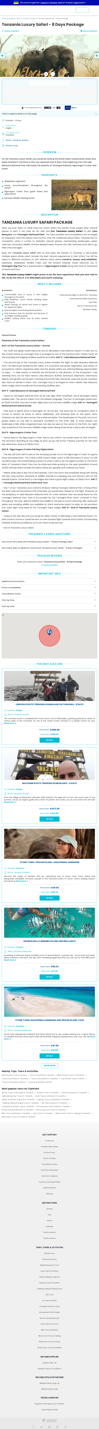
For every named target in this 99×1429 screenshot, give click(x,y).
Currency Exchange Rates (49, 1182)
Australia (49, 1226)
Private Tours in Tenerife (48, 1092)
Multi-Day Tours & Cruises (49, 1341)
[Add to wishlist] (46, 74)
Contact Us (49, 1141)
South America (49, 1232)
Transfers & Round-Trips (49, 1306)
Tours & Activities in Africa (14, 1082)
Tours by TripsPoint (8, 18)
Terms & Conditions (49, 1176)
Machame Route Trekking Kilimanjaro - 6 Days (49, 783)
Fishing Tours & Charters (49, 1283)
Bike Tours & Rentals (49, 1330)
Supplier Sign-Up (49, 1362)
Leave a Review (11, 30)
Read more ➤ (10, 723)
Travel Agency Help (49, 1409)
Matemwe (26, 951)
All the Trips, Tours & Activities (49, 1347)
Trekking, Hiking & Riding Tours (49, 1288)
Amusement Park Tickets (49, 1312)
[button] (49, 632)
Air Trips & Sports (50, 1300)
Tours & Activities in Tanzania (15, 1078)
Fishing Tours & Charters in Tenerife (53, 1099)
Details (49, 740)
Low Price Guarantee (49, 1170)
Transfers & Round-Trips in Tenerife (18, 1106)
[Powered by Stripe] (41, 108)
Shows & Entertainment (49, 1318)
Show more (49, 1065)
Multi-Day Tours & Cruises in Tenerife (18, 1117)
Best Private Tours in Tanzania (71, 1075)
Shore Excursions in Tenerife (74, 1092)
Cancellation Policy (49, 1164)
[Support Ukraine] (16, 2)
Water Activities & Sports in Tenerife (18, 1099)
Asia (49, 1215)
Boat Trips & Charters (49, 1271)
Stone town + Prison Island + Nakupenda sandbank (49, 862)
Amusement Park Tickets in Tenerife (53, 1106)
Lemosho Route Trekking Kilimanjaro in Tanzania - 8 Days (49, 704)
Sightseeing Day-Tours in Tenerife (17, 1096)
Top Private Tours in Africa (73, 1078)
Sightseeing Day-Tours (49, 1265)
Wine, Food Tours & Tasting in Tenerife (73, 1113)
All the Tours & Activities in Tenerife (18, 1092)
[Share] (53, 74)
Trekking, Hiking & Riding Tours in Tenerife (20, 1103)
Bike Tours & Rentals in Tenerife (16, 1113)
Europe (50, 1209)
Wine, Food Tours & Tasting (49, 1336)
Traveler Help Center (49, 1146)
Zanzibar (26, 872)
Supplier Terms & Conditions (49, 1368)
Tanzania (26, 18)
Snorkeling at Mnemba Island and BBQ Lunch (49, 941)
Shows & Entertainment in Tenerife (18, 1110)
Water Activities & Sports (49, 1277)
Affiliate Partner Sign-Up (50, 1383)
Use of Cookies (49, 1158)
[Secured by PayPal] (71, 108)
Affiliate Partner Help (49, 1389)
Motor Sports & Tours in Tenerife (51, 1110)
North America (49, 1238)
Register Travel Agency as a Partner (49, 1404)
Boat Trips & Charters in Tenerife (50, 1096)
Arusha (33, 18)
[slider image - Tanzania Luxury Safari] (49, 63)
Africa (19, 18)
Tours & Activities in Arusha (42, 1075)
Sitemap (49, 1193)
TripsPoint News (49, 1188)
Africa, (9, 140)
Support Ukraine (49, 2)
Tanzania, (17, 140)
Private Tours (12, 145)
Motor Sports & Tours (49, 1324)
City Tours (50, 1294)
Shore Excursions (49, 1259)
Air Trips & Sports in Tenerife (55, 1103)
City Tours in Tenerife (43, 1113)
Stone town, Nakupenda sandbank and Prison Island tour (49, 1020)
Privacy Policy (49, 1152)
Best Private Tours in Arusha (14, 1075)
